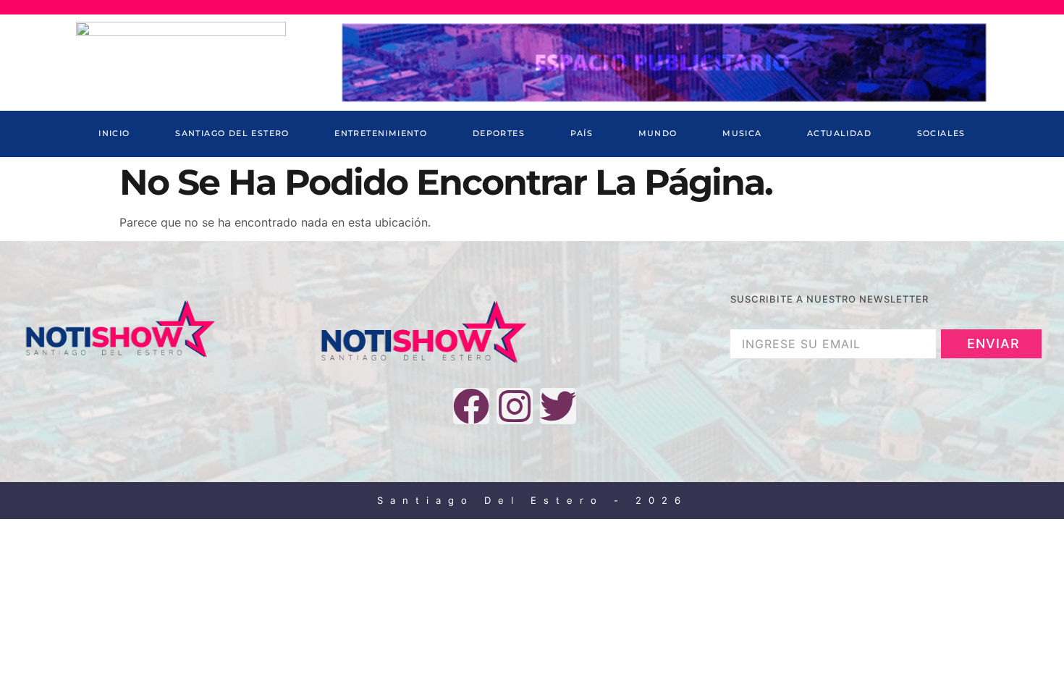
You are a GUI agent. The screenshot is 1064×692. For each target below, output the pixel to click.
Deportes (499, 133)
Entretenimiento (380, 133)
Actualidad (839, 133)
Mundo (657, 133)
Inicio (114, 133)
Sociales (941, 133)
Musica (741, 133)
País (582, 133)
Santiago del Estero (232, 133)
